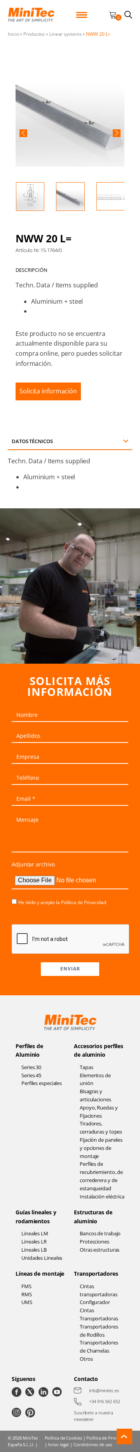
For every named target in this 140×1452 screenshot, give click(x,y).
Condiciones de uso (93, 1444)
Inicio (13, 34)
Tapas (86, 1067)
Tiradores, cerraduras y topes (101, 1127)
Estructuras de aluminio (93, 1216)
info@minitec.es (104, 1390)
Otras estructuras (99, 1249)
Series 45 (31, 1075)
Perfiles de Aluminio (29, 1050)
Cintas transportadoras (98, 1290)
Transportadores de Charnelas (99, 1346)
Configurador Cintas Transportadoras (99, 1310)
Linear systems (65, 34)
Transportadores (96, 1273)
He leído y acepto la (62, 902)
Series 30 (31, 1067)
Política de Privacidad (83, 902)
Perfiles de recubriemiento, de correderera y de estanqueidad (101, 1175)
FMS (26, 1286)
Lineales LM (34, 1233)
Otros (86, 1358)
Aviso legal (58, 1444)
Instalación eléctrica (102, 1196)
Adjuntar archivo (33, 864)
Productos (34, 34)
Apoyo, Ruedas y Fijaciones (99, 1111)
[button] (23, 133)
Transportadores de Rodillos (99, 1330)
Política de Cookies (63, 1438)
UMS (26, 1302)
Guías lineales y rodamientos (36, 1216)
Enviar (70, 968)
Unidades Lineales (41, 1257)
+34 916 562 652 (104, 1401)
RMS (26, 1294)
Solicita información (48, 391)
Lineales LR (34, 1241)
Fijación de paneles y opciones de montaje (101, 1148)
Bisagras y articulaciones (95, 1095)
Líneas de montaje (40, 1273)
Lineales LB (34, 1249)
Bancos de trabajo (100, 1233)
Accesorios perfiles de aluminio (98, 1050)
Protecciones (94, 1241)
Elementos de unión (95, 1079)
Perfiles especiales (41, 1083)
